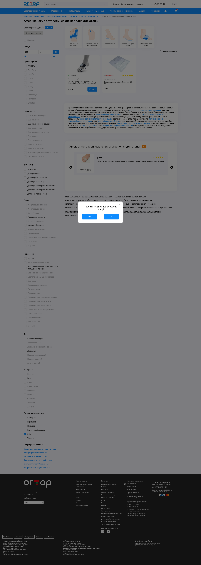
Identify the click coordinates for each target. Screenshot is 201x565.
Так (89, 216)
